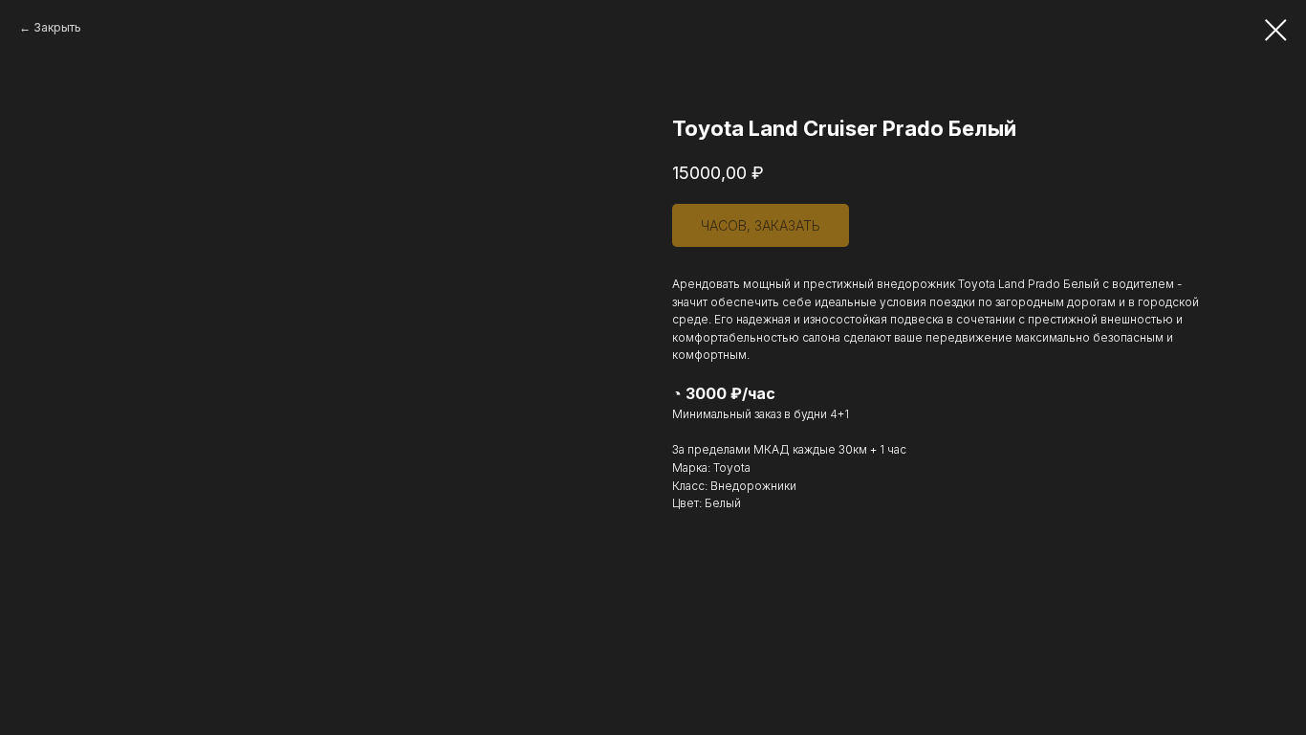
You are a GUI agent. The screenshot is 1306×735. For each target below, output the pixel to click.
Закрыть (57, 27)
